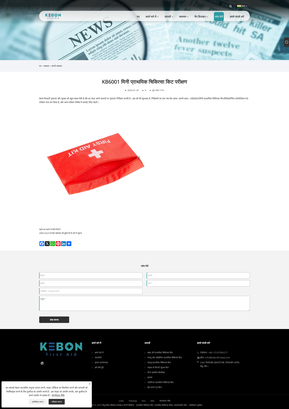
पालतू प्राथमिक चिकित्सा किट (159, 362)
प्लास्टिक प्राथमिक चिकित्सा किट (161, 382)
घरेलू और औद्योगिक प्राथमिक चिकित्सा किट (165, 357)
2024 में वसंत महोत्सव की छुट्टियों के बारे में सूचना (63, 233)
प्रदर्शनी (98, 357)
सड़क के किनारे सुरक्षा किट (158, 367)
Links (121, 400)
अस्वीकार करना (37, 401)
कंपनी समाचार (57, 65)
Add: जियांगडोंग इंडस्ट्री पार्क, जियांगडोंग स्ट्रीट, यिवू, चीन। (220, 364)
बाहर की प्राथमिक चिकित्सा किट (160, 352)
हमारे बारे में (99, 352)
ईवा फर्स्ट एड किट (155, 387)
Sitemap (133, 400)
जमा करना (54, 319)
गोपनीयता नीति (164, 400)
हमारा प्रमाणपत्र (101, 362)
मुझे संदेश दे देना (158, 90)
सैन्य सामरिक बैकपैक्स (156, 372)
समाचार (46, 65)
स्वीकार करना (57, 401)
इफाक (150, 377)
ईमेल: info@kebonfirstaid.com (215, 357)
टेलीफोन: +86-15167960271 (214, 352)
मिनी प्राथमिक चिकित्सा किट (211, 98)
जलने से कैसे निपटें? (53, 229)
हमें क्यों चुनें (99, 367)
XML (152, 400)
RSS (144, 400)
